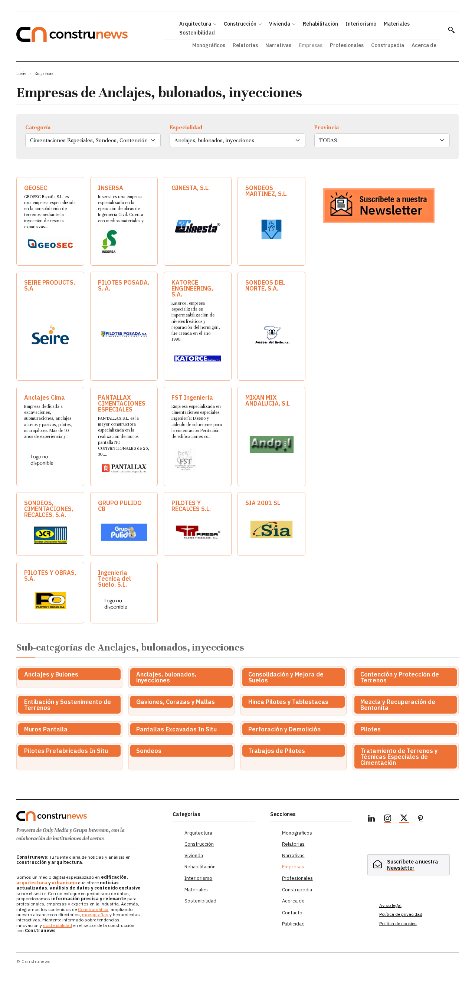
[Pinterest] (420, 819)
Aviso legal (390, 905)
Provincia (326, 127)
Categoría (37, 127)
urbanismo (64, 882)
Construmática (93, 909)
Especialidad (186, 127)
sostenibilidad (57, 925)
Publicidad (293, 924)
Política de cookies (398, 923)
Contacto (292, 913)
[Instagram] (388, 819)
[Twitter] (404, 819)
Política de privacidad (400, 914)
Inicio (21, 73)
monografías (95, 914)
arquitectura (31, 882)
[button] (451, 29)
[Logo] (90, 816)
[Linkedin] (371, 819)
